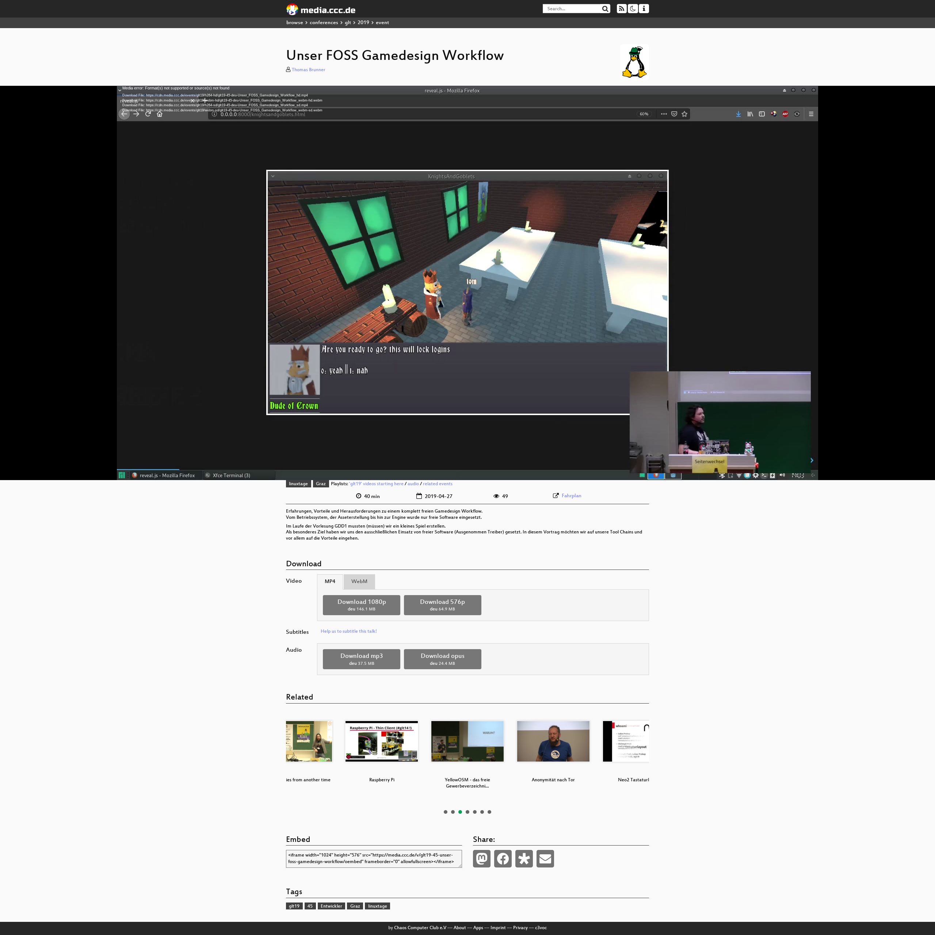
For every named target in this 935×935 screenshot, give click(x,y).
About (460, 928)
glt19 (294, 906)
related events (438, 484)
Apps (478, 928)
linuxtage (298, 484)
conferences (324, 23)
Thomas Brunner (308, 70)
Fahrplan (571, 496)
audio (413, 484)
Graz (321, 484)
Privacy (520, 928)
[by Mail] (545, 858)
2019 (363, 23)
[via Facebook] (503, 858)
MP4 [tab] (330, 582)
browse (294, 23)
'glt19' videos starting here (376, 484)
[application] (467, 283)
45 (310, 906)
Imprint (498, 928)
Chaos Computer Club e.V (420, 928)
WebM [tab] (359, 582)
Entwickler (331, 906)
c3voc (541, 928)
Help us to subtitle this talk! (349, 631)
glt (348, 23)
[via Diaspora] (524, 858)
